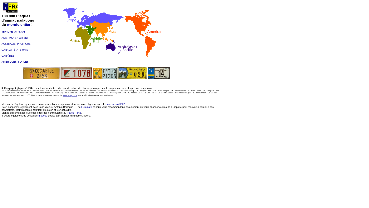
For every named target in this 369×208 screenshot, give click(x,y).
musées (42, 115)
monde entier (18, 25)
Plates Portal (74, 112)
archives (112, 104)
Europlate (86, 107)
